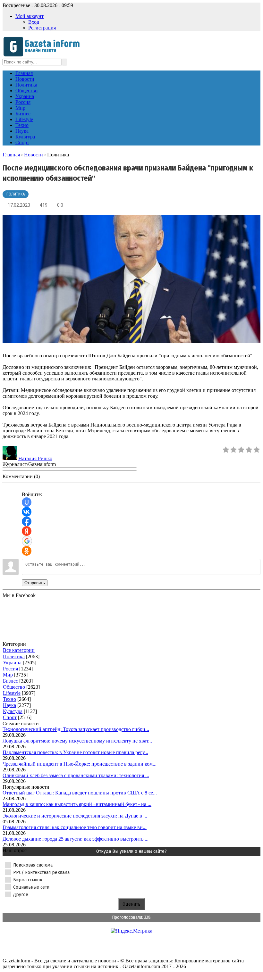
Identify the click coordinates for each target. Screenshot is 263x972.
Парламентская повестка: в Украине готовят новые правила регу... (75, 752)
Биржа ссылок (27, 880)
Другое (20, 894)
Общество (14, 687)
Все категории (19, 650)
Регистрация (42, 27)
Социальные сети (31, 887)
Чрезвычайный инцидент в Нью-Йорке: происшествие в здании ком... (80, 764)
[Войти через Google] (27, 541)
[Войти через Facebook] (26, 521)
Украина (12, 662)
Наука (9, 705)
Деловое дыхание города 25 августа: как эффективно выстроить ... (75, 839)
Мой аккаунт (29, 16)
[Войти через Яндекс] (26, 531)
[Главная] (43, 55)
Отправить (34, 582)
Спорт (10, 717)
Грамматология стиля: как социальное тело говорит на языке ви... (75, 827)
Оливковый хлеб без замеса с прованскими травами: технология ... (76, 775)
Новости (33, 154)
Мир (8, 674)
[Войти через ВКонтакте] (26, 512)
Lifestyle (12, 693)
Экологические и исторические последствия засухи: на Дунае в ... (75, 815)
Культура (12, 711)
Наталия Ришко (35, 458)
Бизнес (10, 681)
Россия (10, 668)
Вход (33, 22)
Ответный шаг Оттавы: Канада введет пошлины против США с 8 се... (80, 792)
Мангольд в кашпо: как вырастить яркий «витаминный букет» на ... (77, 804)
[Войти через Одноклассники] (26, 551)
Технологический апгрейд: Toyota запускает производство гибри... (76, 729)
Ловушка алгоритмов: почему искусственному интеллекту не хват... (77, 741)
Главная (11, 154)
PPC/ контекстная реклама (41, 872)
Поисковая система (33, 865)
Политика (15, 194)
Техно (9, 699)
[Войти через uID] (26, 502)
